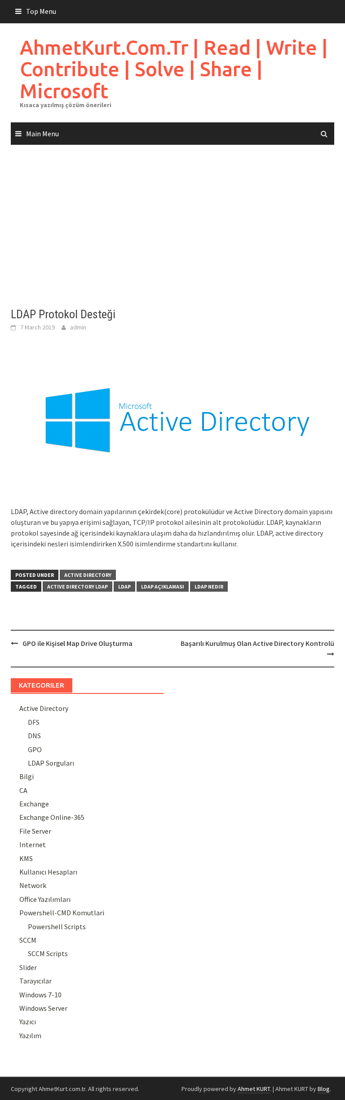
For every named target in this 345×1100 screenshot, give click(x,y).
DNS (34, 735)
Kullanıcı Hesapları (48, 871)
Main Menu (42, 133)
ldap (124, 586)
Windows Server (43, 1008)
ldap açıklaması (162, 586)
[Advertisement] (172, 226)
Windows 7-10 (40, 994)
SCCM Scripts (48, 953)
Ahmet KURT (254, 1089)
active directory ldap (77, 586)
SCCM (27, 939)
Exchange (34, 803)
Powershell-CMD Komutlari (61, 912)
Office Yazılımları (45, 899)
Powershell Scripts (57, 926)
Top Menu (41, 11)
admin (78, 327)
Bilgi (26, 776)
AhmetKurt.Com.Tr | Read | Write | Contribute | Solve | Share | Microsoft (174, 69)
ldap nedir (209, 586)
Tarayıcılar (35, 980)
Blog (324, 1089)
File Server (35, 831)
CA (23, 790)
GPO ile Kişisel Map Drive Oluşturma (77, 643)
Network (32, 885)
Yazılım (30, 1035)
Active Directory (87, 575)
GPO (35, 749)
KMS (26, 858)
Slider (28, 967)
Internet (32, 844)
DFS (34, 722)
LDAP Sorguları (51, 762)
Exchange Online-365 (51, 817)
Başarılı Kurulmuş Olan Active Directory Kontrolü (257, 643)
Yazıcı (27, 1021)
